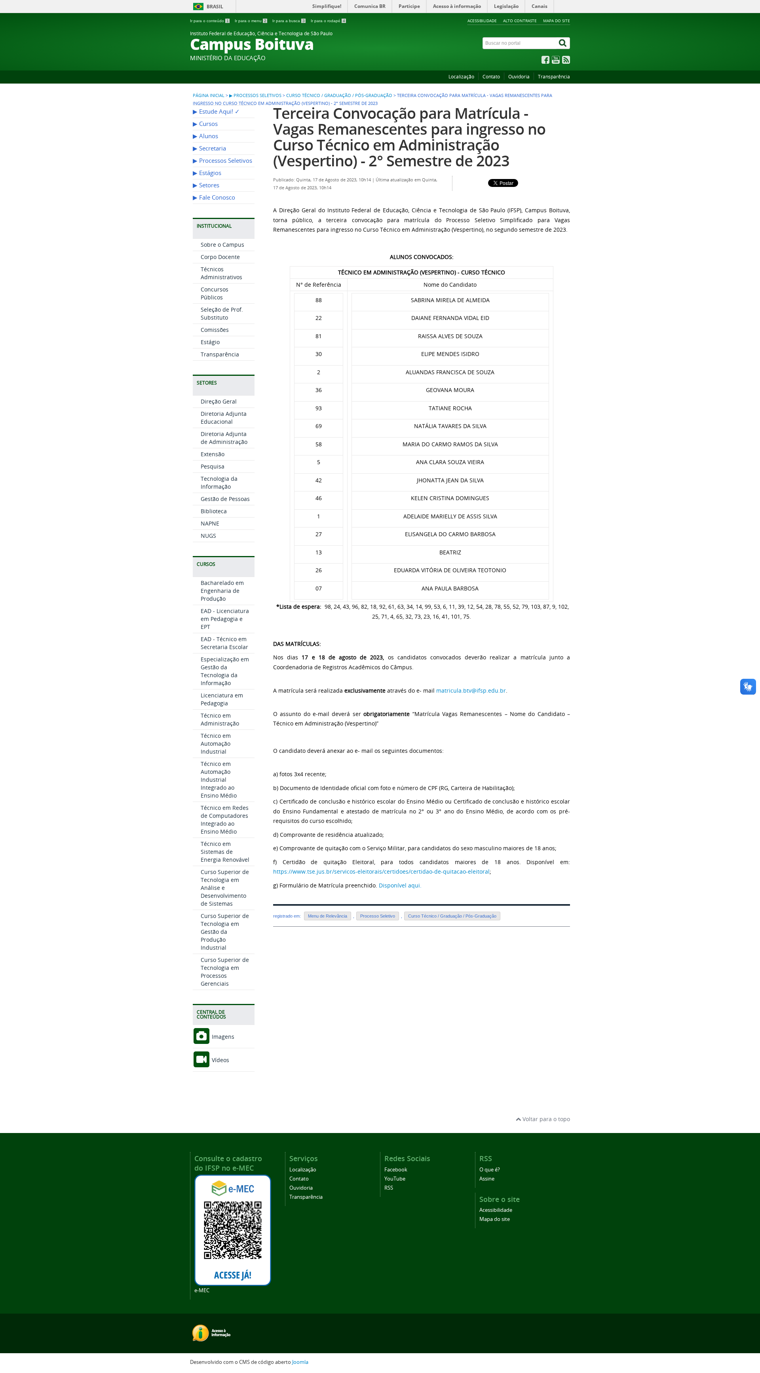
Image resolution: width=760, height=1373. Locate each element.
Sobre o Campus (222, 244)
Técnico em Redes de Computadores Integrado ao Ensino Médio (225, 819)
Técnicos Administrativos (221, 273)
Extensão (212, 454)
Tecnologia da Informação (219, 482)
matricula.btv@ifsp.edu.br (471, 690)
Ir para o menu (250, 21)
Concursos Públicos (214, 293)
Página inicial (208, 95)
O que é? (489, 1169)
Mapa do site (556, 20)
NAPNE (210, 523)
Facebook (395, 1169)
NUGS (208, 535)
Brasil (215, 6)
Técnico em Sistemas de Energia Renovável (225, 851)
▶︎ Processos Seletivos (255, 95)
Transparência (554, 76)
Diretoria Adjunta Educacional (224, 417)
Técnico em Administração (220, 719)
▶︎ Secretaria (209, 148)
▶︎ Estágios (207, 173)
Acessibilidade (482, 20)
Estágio (210, 342)
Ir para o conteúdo (209, 21)
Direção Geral (219, 401)
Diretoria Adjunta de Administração (224, 438)
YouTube (394, 1178)
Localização (461, 76)
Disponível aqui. (400, 885)
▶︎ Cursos (205, 124)
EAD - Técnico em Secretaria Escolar (224, 643)
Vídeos (219, 1060)
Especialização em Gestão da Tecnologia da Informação (225, 671)
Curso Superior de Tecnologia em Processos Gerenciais (225, 971)
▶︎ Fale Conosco (214, 197)
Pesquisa (212, 466)
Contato (491, 76)
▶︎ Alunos (205, 136)
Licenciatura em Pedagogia (222, 699)
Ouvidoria (519, 76)
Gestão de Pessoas (225, 499)
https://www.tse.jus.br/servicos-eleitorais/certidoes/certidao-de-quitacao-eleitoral (381, 871)
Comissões (215, 329)
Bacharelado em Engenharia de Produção (222, 590)
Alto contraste (520, 20)
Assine (486, 1178)
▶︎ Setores (206, 185)
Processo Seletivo (377, 916)
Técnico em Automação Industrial (216, 743)
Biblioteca (214, 511)
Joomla (300, 1362)
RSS (388, 1187)
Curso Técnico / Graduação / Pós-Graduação (339, 95)
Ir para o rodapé (328, 21)
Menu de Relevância (327, 916)
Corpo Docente (220, 257)
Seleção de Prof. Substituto (222, 313)
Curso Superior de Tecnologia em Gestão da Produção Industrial (225, 931)
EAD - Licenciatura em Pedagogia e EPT (225, 618)
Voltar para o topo (545, 1119)
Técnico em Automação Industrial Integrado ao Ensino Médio (219, 779)
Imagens (222, 1036)
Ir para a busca (288, 21)
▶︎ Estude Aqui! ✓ (216, 111)
